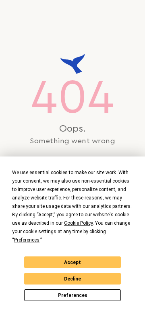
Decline (72, 279)
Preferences (72, 295)
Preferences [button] (26, 240)
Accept (72, 262)
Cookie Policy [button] (78, 223)
